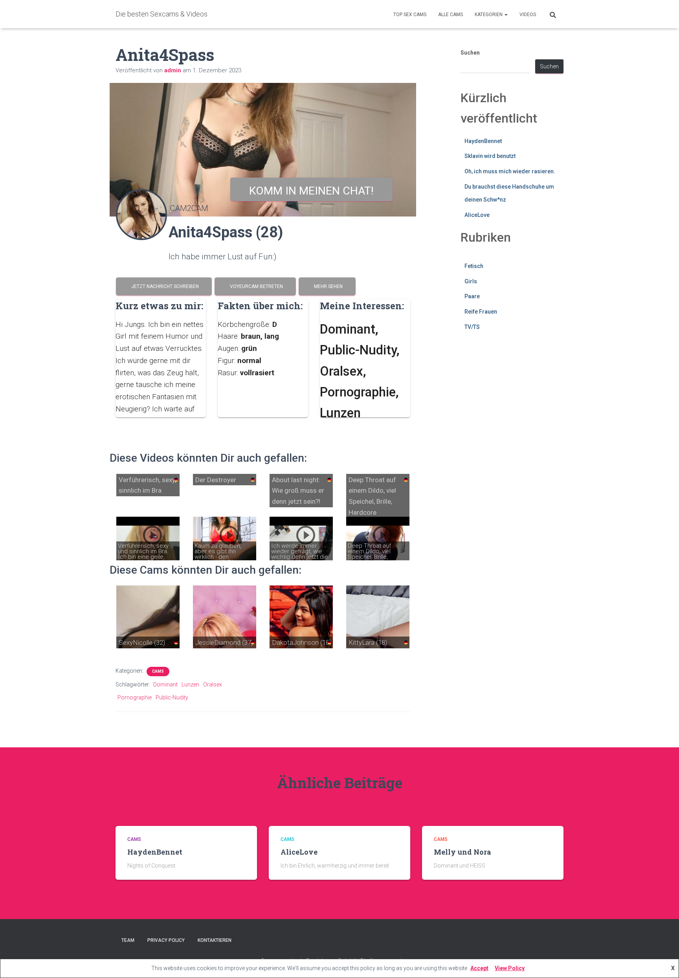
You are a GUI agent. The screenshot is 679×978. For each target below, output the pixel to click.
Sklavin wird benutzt (490, 156)
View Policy (510, 968)
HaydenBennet (483, 141)
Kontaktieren (214, 940)
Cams (158, 671)
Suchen (470, 53)
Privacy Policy (166, 940)
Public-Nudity (172, 697)
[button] (506, 14)
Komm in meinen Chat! (311, 190)
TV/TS (472, 327)
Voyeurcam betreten (255, 286)
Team (127, 940)
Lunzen (190, 684)
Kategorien (489, 14)
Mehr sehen (327, 286)
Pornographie (134, 697)
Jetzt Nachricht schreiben (164, 286)
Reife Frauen (480, 311)
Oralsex (212, 684)
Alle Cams (450, 14)
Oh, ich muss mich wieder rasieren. (509, 171)
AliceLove (477, 215)
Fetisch (473, 266)
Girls (470, 281)
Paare (472, 296)
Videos (527, 14)
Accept (479, 968)
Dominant (165, 684)
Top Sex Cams (409, 14)
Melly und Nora (462, 852)
